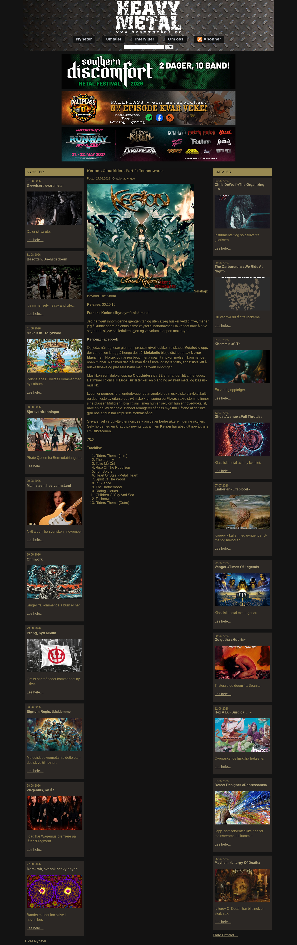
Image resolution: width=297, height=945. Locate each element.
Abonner (212, 39)
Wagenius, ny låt (40, 790)
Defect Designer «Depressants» (241, 785)
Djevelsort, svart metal (45, 185)
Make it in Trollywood (44, 333)
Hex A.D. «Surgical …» (233, 712)
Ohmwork (35, 559)
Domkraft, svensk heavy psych (52, 869)
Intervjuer (144, 39)
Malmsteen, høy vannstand (49, 485)
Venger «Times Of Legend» (237, 567)
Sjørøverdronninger (43, 412)
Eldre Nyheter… (37, 941)
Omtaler (113, 39)
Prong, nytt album (41, 633)
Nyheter (84, 39)
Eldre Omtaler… (225, 935)
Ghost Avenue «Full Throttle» (238, 416)
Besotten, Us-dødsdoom (47, 259)
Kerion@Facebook (102, 339)
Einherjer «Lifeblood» (232, 489)
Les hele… (35, 240)
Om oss (176, 39)
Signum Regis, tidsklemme (49, 711)
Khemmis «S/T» (227, 344)
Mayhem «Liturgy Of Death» (237, 862)
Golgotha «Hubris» (230, 639)
